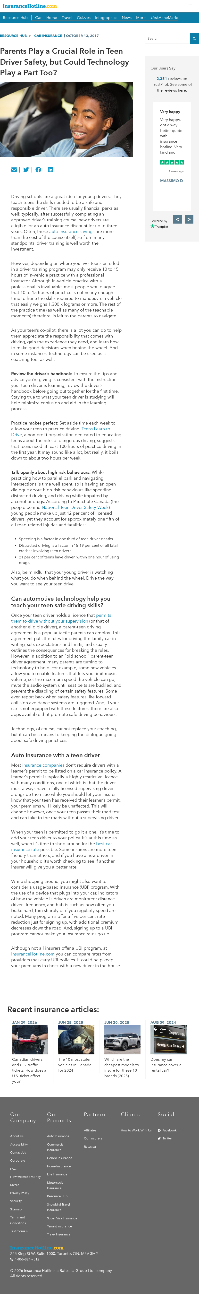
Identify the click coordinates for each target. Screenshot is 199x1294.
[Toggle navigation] (190, 6)
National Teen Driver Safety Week (75, 507)
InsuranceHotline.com (33, 954)
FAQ (13, 1169)
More (141, 17)
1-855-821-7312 (26, 1259)
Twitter (167, 1138)
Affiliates (90, 1130)
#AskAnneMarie (164, 17)
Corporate (17, 1160)
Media (14, 1185)
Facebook (170, 1130)
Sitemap (16, 1209)
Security (16, 1201)
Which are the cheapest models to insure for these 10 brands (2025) (121, 1067)
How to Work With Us (136, 1130)
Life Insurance (57, 1174)
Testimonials (19, 1231)
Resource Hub (15, 17)
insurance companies (43, 765)
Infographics (106, 17)
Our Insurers (93, 1138)
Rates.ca (90, 1146)
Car (38, 17)
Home (51, 17)
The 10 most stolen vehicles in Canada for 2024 (74, 1065)
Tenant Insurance (59, 1226)
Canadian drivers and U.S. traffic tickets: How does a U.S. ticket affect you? (29, 1070)
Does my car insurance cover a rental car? (166, 1065)
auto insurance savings (71, 231)
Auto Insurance (58, 1136)
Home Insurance (59, 1166)
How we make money (25, 1177)
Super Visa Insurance (62, 1218)
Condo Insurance (59, 1158)
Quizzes (84, 17)
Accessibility (19, 1144)
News (127, 17)
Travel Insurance (58, 1234)
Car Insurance (48, 36)
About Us (17, 1136)
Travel (67, 17)
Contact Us (18, 1152)
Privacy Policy (19, 1193)
